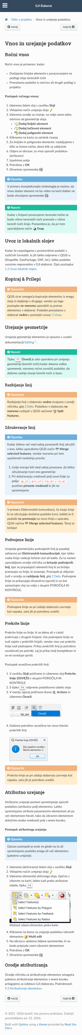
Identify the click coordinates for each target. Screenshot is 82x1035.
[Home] (6, 19)
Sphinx (23, 1024)
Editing (29, 342)
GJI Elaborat (43, 5)
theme (43, 1024)
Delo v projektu (21, 19)
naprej (67, 26)
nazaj (14, 26)
